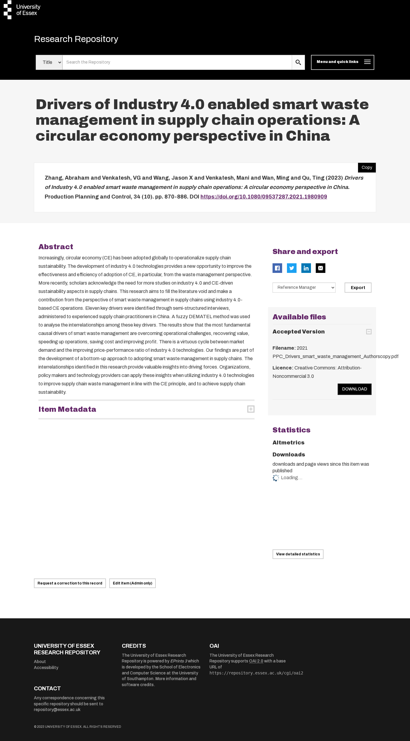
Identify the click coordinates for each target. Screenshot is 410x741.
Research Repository (76, 39)
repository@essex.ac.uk (57, 709)
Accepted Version (299, 332)
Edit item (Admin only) (132, 583)
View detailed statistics (298, 554)
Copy (365, 166)
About (40, 661)
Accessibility (46, 667)
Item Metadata (67, 409)
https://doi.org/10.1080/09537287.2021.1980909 (263, 197)
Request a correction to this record (70, 583)
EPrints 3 (178, 661)
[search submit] (298, 62)
